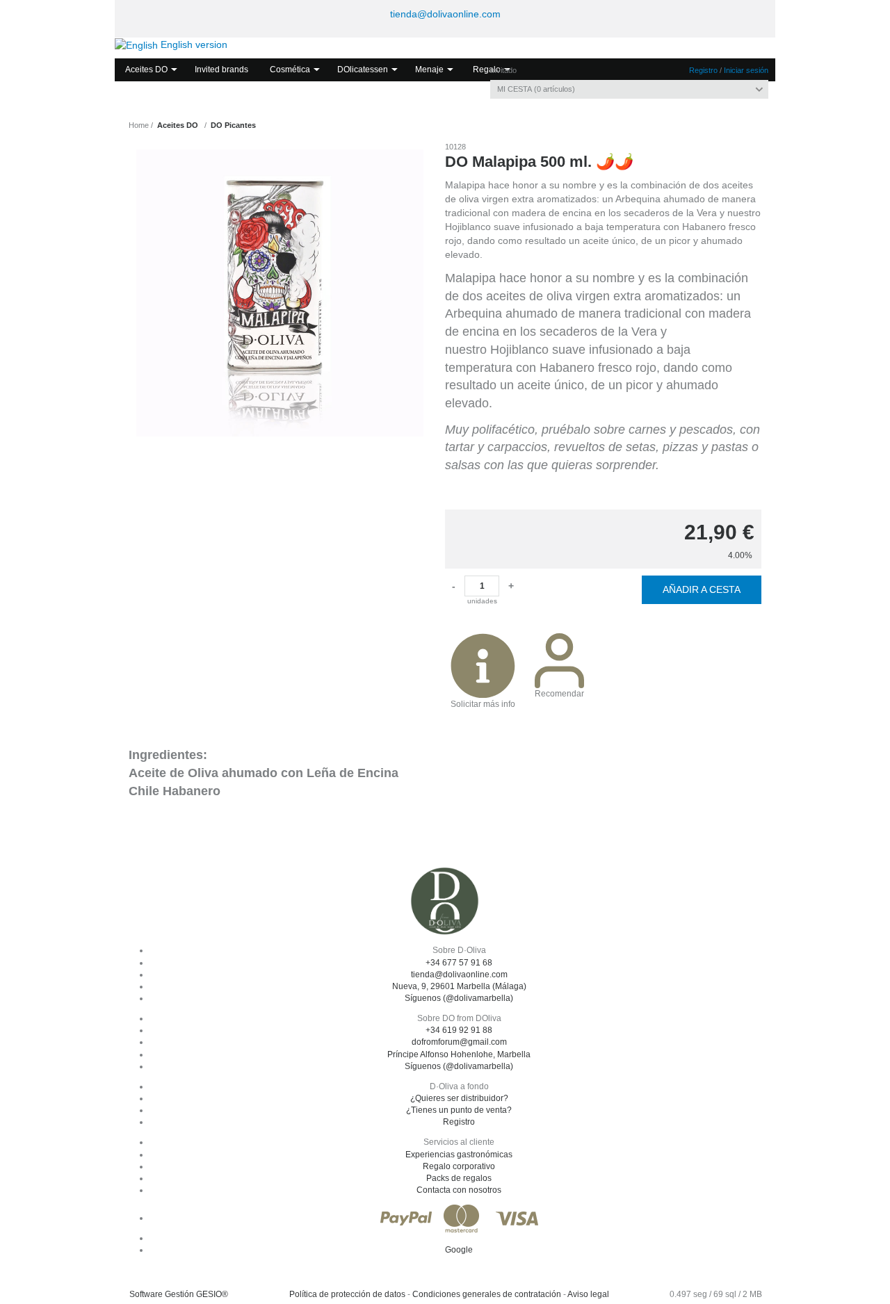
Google (459, 1250)
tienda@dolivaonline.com (445, 13)
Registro (703, 70)
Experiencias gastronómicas (458, 1154)
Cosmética (290, 69)
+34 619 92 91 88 (459, 1030)
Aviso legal (588, 1294)
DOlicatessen (362, 69)
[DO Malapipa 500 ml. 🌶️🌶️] (279, 293)
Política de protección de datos (347, 1294)
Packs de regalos (459, 1178)
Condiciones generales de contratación (486, 1294)
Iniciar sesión (746, 70)
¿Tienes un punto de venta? (459, 1110)
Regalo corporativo (459, 1166)
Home (139, 125)
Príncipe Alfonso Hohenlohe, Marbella (459, 1054)
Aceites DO (146, 69)
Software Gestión (161, 1294)
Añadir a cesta (702, 589)
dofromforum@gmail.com (459, 1042)
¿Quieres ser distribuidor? (459, 1098)
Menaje (429, 69)
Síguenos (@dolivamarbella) (459, 998)
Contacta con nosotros (458, 1190)
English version (192, 44)
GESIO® (212, 1294)
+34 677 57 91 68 (459, 963)
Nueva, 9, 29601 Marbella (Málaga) (459, 986)
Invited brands (221, 69)
